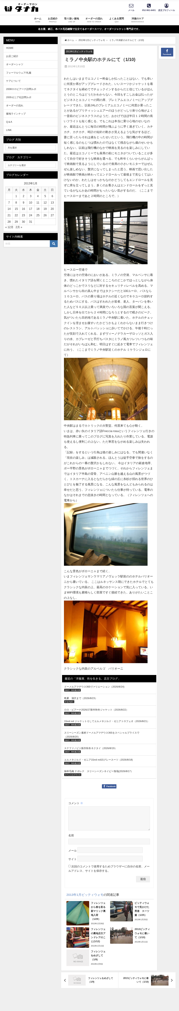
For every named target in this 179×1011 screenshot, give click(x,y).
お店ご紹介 (12, 56)
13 (52, 202)
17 (30, 208)
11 (37, 202)
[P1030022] (106, 390)
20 (52, 208)
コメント (75, 803)
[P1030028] (106, 633)
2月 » (19, 227)
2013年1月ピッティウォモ (79, 51)
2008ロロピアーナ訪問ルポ (21, 89)
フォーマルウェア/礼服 (18, 72)
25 (38, 215)
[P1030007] (106, 234)
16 (23, 208)
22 (16, 215)
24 (30, 215)
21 (9, 215)
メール (72, 850)
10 (30, 202)
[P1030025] (106, 535)
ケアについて (13, 81)
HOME (9, 48)
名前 (71, 835)
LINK (9, 130)
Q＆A (9, 122)
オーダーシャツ (14, 64)
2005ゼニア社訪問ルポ (18, 97)
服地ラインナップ (16, 113)
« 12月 (9, 227)
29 (16, 221)
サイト (72, 859)
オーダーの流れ (14, 105)
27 (52, 215)
